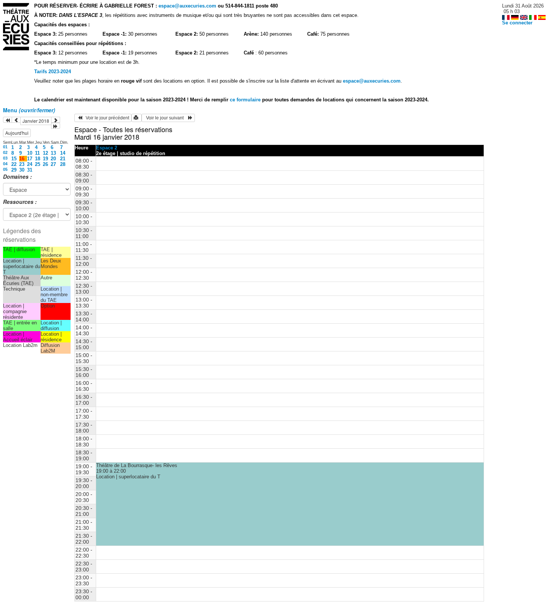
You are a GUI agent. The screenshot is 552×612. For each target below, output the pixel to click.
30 (21, 170)
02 (5, 152)
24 (29, 164)
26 (45, 164)
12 (45, 153)
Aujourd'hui (17, 133)
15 (14, 158)
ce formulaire (246, 100)
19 (45, 158)
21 (62, 158)
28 (62, 164)
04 (5, 163)
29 (14, 170)
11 (37, 153)
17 (29, 158)
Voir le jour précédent (105, 118)
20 (53, 158)
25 (37, 164)
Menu (29, 110)
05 (5, 169)
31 (29, 170)
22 (14, 164)
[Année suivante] (55, 126)
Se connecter (517, 23)
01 (5, 147)
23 (21, 164)
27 (53, 164)
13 (53, 153)
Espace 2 (106, 148)
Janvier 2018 (36, 121)
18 (37, 158)
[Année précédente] (7, 120)
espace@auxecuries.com (187, 6)
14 (62, 153)
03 (5, 158)
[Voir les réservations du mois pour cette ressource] (16, 120)
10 (29, 153)
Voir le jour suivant (166, 118)
